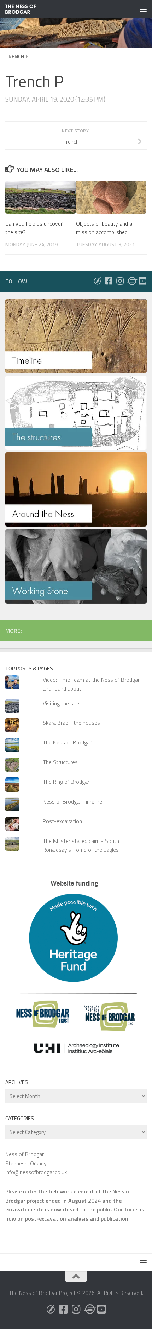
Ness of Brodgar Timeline (72, 801)
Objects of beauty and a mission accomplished (104, 227)
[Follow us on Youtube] (142, 281)
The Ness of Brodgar (67, 742)
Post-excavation (62, 821)
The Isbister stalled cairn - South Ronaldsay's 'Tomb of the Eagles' (81, 845)
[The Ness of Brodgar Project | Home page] (26, 9)
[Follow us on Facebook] (108, 281)
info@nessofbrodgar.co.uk (36, 1172)
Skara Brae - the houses (71, 722)
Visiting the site (61, 703)
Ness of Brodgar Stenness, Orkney (26, 1158)
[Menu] (143, 9)
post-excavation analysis (56, 1218)
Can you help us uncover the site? (34, 227)
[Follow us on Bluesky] (97, 281)
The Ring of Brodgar (66, 781)
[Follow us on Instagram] (120, 281)
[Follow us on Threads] (131, 281)
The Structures (60, 762)
